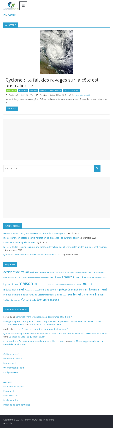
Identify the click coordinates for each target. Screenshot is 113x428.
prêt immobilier (74, 289)
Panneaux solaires (32, 290)
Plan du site (9, 391)
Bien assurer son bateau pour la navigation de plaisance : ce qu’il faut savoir (41, 237)
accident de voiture (39, 272)
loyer (16, 284)
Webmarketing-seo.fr (13, 367)
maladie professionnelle (57, 284)
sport (65, 295)
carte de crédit (98, 273)
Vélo (34, 300)
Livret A (103, 277)
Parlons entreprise (12, 358)
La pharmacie (10, 363)
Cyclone (33, 90)
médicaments (55, 90)
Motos (79, 284)
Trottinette (8, 300)
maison (43, 90)
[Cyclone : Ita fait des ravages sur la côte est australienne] (56, 31)
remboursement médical (15, 294)
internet (90, 277)
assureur (85, 272)
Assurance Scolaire (74, 272)
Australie (23, 90)
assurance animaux (58, 272)
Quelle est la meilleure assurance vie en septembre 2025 (31, 254)
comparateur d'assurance (16, 277)
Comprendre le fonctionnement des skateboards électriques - (33, 341)
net (65, 90)
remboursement (95, 289)
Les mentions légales (13, 386)
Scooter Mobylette (46, 294)
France (67, 277)
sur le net (74, 90)
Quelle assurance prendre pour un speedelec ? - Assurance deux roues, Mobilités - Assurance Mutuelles (55, 333)
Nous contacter (10, 395)
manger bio (71, 284)
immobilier (80, 277)
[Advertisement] (56, 139)
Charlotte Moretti (83, 95)
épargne (54, 299)
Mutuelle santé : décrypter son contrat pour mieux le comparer (34, 233)
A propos (7, 382)
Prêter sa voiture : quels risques (19, 242)
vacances (17, 300)
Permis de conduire (49, 289)
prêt (62, 289)
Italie (97, 278)
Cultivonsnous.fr (11, 354)
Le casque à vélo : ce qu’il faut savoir (27, 336)
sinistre (58, 294)
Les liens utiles (10, 400)
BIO (90, 273)
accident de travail (16, 272)
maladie (40, 283)
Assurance (11, 90)
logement (8, 284)
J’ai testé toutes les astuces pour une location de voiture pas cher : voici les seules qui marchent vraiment (55, 247)
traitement (88, 294)
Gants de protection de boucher (46, 324)
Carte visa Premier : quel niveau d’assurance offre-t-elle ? (43, 316)
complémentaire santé (38, 277)
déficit (59, 278)
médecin (89, 284)
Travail (100, 294)
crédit (52, 277)
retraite (33, 294)
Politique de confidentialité (16, 404)
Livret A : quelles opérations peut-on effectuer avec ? (42, 329)
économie (42, 299)
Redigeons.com (10, 372)
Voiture (26, 299)
